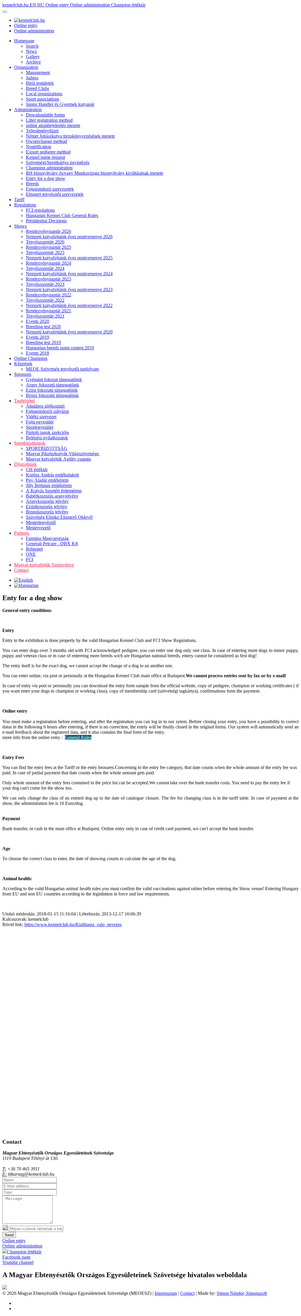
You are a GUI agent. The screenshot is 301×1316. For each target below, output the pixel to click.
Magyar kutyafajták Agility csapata (58, 458)
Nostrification (38, 146)
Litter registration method (49, 120)
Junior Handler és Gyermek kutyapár (60, 104)
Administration (28, 109)
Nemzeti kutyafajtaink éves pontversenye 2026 (69, 236)
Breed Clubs (37, 88)
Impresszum (166, 1293)
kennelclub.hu (16, 4)
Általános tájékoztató (45, 405)
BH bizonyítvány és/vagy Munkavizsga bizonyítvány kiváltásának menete (94, 173)
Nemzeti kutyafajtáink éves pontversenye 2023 (69, 289)
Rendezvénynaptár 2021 (48, 310)
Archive (33, 61)
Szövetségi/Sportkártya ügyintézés (57, 162)
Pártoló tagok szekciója (47, 432)
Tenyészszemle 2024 (45, 268)
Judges (32, 77)
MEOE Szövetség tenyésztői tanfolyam (62, 368)
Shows (20, 225)
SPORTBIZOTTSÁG (46, 448)
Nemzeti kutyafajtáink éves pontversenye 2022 (69, 305)
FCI (29, 559)
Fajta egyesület (39, 421)
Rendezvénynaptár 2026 (48, 231)
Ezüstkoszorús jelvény (46, 506)
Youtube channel (18, 1262)
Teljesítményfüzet (42, 130)
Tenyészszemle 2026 (45, 241)
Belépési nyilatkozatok (47, 437)
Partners (21, 533)
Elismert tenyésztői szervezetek (54, 194)
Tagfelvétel (24, 400)
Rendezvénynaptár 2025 (48, 247)
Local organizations (44, 93)
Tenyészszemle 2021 (45, 315)
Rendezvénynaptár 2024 (48, 263)
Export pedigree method (48, 151)
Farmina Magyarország (47, 538)
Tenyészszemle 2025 (45, 252)
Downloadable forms (45, 114)
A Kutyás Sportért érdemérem (53, 490)
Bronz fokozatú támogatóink (52, 395)
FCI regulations (40, 210)
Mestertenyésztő (41, 522)
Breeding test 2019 (43, 342)
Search (32, 46)
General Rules (78, 737)
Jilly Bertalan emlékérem (49, 485)
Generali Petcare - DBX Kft (52, 543)
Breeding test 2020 (43, 326)
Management (38, 72)
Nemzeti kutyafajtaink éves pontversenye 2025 (69, 257)
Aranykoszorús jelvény (47, 501)
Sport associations (42, 98)
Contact (21, 570)
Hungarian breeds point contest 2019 (60, 347)
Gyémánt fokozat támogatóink (54, 379)
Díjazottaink (25, 464)
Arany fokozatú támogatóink (52, 384)
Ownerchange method (46, 141)
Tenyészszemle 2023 (45, 284)
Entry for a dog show (45, 178)
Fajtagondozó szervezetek (50, 188)
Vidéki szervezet (41, 416)
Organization (26, 67)
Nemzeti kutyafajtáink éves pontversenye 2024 (69, 273)
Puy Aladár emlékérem (47, 480)
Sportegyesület (39, 427)
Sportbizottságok (29, 443)
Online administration (90, 4)
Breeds (32, 183)
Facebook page (16, 1257)
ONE (31, 554)
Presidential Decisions (46, 220)
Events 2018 (37, 353)
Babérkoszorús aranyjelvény (52, 495)
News (31, 51)
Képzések (23, 363)
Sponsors (22, 374)
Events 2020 (37, 321)
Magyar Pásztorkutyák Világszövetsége (63, 453)
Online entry (58, 4)
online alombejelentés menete (53, 125)
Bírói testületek (40, 83)
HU (41, 4)
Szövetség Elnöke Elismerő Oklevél (59, 517)
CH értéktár (37, 469)
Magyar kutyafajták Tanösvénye (44, 564)
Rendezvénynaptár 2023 (48, 278)
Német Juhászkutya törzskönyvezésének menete (70, 136)
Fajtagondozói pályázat (47, 411)
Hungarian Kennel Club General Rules (62, 215)
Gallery (33, 56)
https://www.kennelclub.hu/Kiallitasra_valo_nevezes (73, 924)
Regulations (25, 204)
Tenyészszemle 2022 (45, 300)
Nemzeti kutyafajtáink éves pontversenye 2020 (69, 331)
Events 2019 (37, 337)
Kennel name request (45, 157)
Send (9, 1235)
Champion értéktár (128, 4)
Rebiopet (34, 548)
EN (33, 4)
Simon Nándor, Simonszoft (242, 1293)
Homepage (24, 40)
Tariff (19, 199)
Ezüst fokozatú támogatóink (52, 390)
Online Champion (30, 358)
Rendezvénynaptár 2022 (48, 294)
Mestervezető (38, 527)
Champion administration (49, 167)
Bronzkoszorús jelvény (47, 511)
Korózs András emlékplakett (52, 474)
